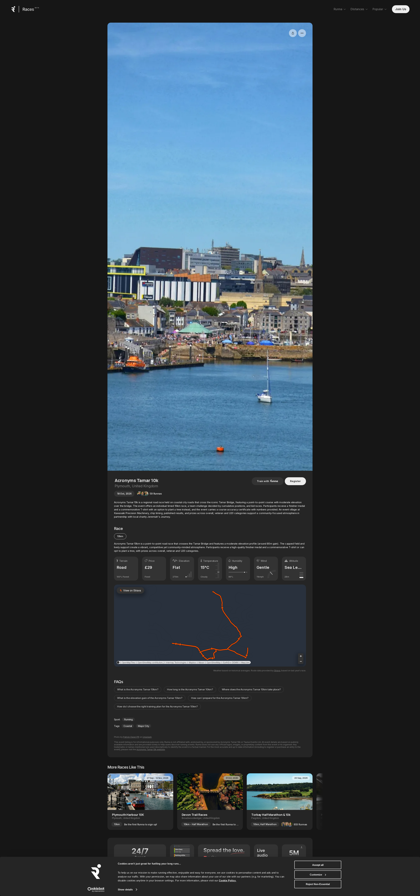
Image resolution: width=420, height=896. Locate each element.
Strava (277, 670)
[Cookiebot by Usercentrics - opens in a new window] (96, 889)
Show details (125, 889)
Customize (316, 874)
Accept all (318, 865)
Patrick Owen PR (131, 737)
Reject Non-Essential (318, 884)
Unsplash (147, 737)
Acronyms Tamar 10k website (150, 749)
